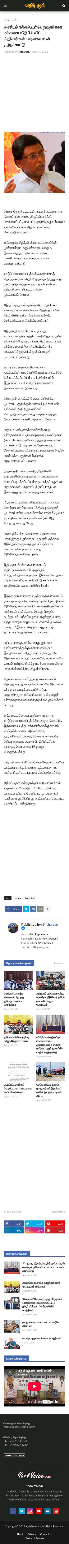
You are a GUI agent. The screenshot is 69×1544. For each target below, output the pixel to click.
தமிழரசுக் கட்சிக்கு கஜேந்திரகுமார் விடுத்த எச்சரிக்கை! (41, 1284)
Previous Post (13, 1211)
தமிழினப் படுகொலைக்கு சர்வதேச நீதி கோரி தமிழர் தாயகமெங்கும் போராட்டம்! (50, 999)
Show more (59, 963)
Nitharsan (50, 924)
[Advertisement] (34, 92)
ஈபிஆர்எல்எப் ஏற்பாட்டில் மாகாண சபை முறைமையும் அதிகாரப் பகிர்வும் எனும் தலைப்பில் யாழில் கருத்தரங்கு (49, 1045)
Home (7, 20)
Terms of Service (34, 1538)
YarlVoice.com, (34, 1526)
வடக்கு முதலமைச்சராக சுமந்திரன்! (41, 1338)
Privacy (32, 1534)
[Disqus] (34, 1154)
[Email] (40, 909)
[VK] (33, 909)
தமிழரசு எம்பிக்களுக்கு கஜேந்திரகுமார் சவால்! (16, 1039)
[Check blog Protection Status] (14, 1456)
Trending (29, 898)
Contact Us (46, 1534)
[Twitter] (26, 909)
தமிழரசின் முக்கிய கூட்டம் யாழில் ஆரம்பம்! (40, 1323)
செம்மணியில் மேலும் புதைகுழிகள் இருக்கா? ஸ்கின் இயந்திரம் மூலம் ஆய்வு (49, 1090)
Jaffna (15, 20)
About (19, 1534)
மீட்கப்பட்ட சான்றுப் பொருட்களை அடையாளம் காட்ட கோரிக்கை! (18, 1088)
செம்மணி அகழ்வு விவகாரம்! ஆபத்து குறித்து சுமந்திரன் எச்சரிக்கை (14, 999)
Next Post (57, 1211)
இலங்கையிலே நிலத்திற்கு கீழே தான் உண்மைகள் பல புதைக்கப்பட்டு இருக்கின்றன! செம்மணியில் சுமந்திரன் (42, 1304)
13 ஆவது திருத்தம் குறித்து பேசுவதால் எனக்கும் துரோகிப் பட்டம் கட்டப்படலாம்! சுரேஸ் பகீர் (43, 1267)
